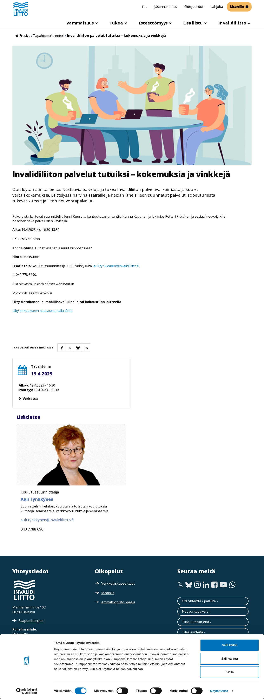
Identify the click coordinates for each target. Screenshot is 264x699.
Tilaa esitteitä (192, 632)
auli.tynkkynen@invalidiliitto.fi (116, 266)
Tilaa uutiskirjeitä (195, 622)
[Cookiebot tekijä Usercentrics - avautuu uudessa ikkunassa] (27, 691)
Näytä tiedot (219, 691)
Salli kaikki (229, 645)
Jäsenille (237, 6)
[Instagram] (197, 585)
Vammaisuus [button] (80, 23)
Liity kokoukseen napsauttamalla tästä (42, 310)
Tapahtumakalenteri (48, 35)
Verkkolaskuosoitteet (118, 583)
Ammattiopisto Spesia (118, 602)
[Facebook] (214, 585)
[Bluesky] (188, 585)
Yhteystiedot (193, 6)
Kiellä (230, 672)
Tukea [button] (117, 23)
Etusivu (24, 35)
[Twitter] (180, 585)
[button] (61, 347)
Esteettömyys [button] (154, 23)
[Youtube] (223, 585)
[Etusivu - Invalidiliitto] (20, 8)
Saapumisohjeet (31, 620)
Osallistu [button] (193, 23)
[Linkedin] (206, 585)
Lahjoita (216, 6)
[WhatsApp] (232, 585)
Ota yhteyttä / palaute (199, 601)
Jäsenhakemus (165, 6)
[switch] (122, 690)
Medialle (107, 593)
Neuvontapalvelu (195, 611)
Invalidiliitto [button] (232, 23)
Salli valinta (229, 658)
